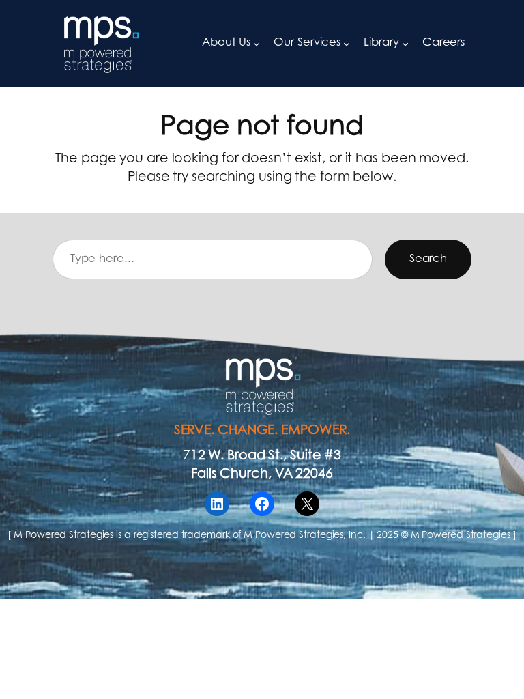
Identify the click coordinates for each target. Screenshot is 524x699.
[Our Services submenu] (346, 43)
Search (428, 259)
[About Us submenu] (256, 43)
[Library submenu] (405, 43)
